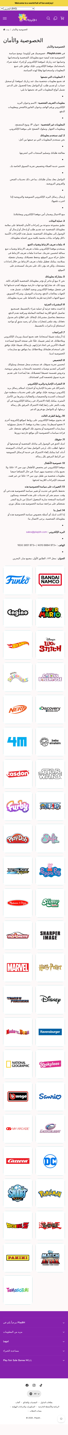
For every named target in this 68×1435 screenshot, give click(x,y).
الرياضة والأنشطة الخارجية (48, 1407)
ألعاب (17, 1402)
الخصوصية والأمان (20, 29)
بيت (7, 29)
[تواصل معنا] (55, 18)
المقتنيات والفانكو (30, 1402)
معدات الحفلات (35, 1411)
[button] (4, 18)
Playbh (37, 1418)
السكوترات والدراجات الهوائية (23, 1407)
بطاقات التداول (46, 1402)
